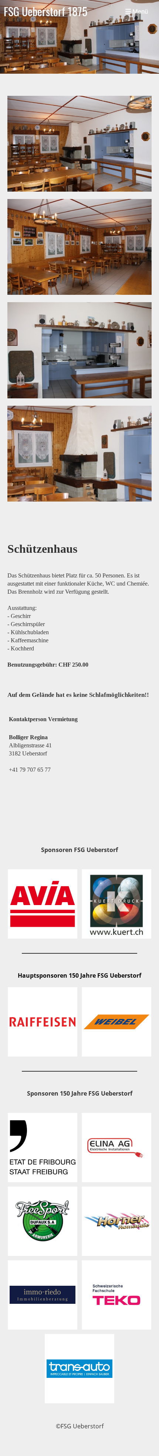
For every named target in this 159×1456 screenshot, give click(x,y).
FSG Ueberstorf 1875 (45, 11)
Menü (139, 11)
